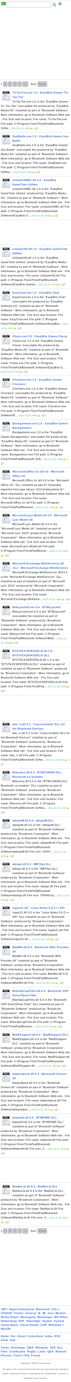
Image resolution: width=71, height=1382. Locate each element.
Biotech (60, 1351)
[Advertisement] (35, 44)
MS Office (61, 1317)
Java (50, 1313)
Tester (5, 1347)
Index (49, 1336)
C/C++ (55, 1309)
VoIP (43, 1325)
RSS (57, 1336)
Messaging (28, 1317)
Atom (4, 1340)
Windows (41, 1347)
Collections (35, 1336)
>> (25, 84)
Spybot (47, 1321)
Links (42, 1351)
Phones (6, 1355)
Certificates (17, 1351)
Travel (17, 1355)
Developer (18, 1347)
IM (44, 1313)
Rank (42, 84)
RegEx (31, 1351)
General (30, 1313)
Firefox (19, 1313)
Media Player (10, 1317)
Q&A (50, 1351)
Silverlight (33, 1321)
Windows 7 (56, 1325)
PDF (21, 1321)
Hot (13, 1336)
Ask (12, 1340)
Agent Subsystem (21, 1309)
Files (4, 1351)
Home (5, 1336)
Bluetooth (43, 1309)
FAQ (26, 1355)
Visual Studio (29, 1325)
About (21, 1336)
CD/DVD (6, 1313)
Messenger (45, 1317)
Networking (9, 1321)
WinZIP (6, 1328)
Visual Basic (9, 1325)
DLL (60, 1347)
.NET (4, 1309)
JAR (53, 1347)
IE (39, 1313)
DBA (30, 1347)
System (59, 1321)
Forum (35, 1355)
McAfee (60, 1313)
